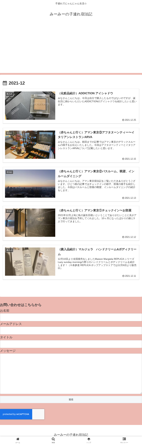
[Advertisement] (71, 49)
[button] (131, 339)
